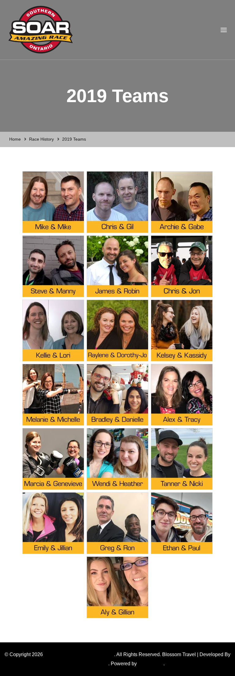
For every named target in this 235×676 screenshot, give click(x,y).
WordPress (150, 663)
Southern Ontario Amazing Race (79, 654)
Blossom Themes (89, 663)
